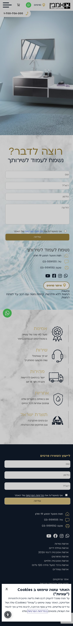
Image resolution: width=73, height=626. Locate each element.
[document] (36, 313)
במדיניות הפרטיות (37, 611)
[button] (6, 588)
